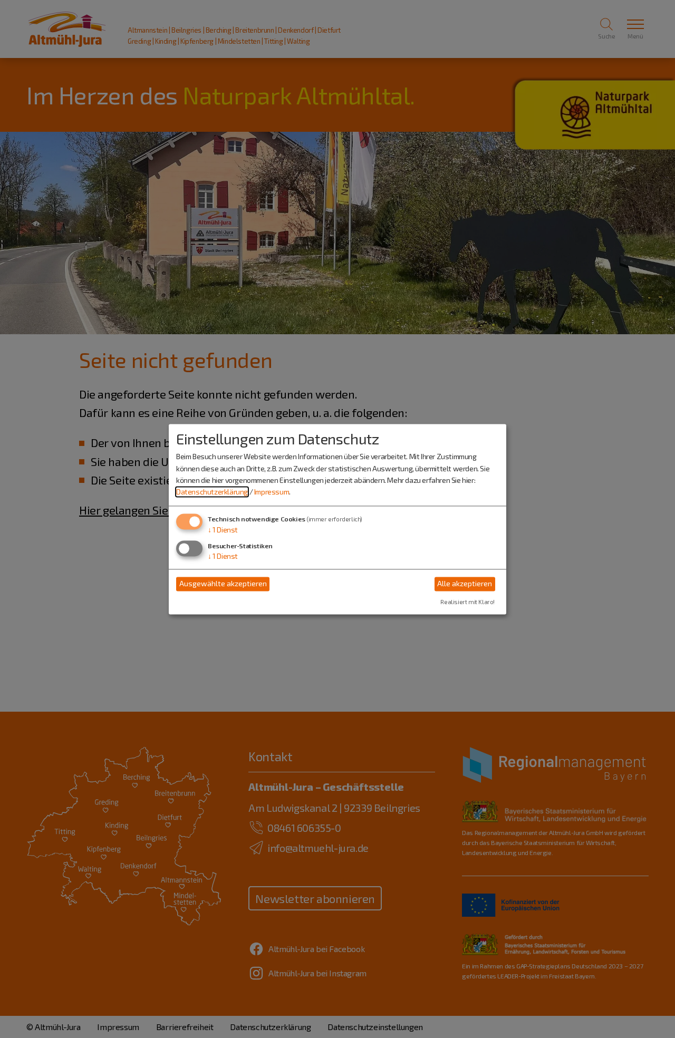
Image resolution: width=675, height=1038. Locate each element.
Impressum (271, 492)
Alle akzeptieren (464, 583)
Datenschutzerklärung (212, 492)
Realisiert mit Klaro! (467, 601)
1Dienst (223, 529)
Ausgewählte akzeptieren (223, 583)
